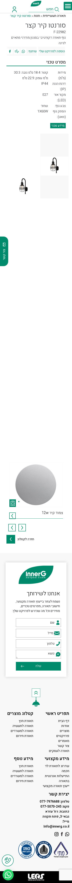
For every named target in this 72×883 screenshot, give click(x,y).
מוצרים (64, 730)
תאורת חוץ (26, 720)
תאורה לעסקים (59, 750)
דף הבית (63, 720)
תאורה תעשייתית (54, 15)
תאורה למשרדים (22, 730)
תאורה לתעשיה (23, 725)
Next (12, 527)
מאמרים (63, 740)
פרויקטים (62, 735)
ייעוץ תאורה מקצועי (56, 786)
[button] (8, 874)
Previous (22, 527)
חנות (37, 15)
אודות (65, 725)
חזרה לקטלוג (24, 539)
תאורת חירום (24, 735)
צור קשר (63, 745)
